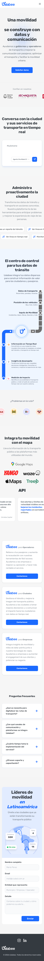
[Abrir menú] (40, 4)
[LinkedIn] (25, 940)
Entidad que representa (16, 885)
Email (7, 873)
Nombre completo (13, 862)
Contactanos (22, 576)
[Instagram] (19, 940)
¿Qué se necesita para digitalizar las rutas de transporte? (16, 711)
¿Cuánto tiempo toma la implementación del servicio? (17, 747)
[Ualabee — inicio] (8, 4)
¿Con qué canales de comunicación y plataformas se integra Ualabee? (16, 728)
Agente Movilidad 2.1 (20, 159)
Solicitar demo (22, 70)
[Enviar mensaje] (34, 159)
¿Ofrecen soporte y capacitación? (15, 761)
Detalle (8, 896)
